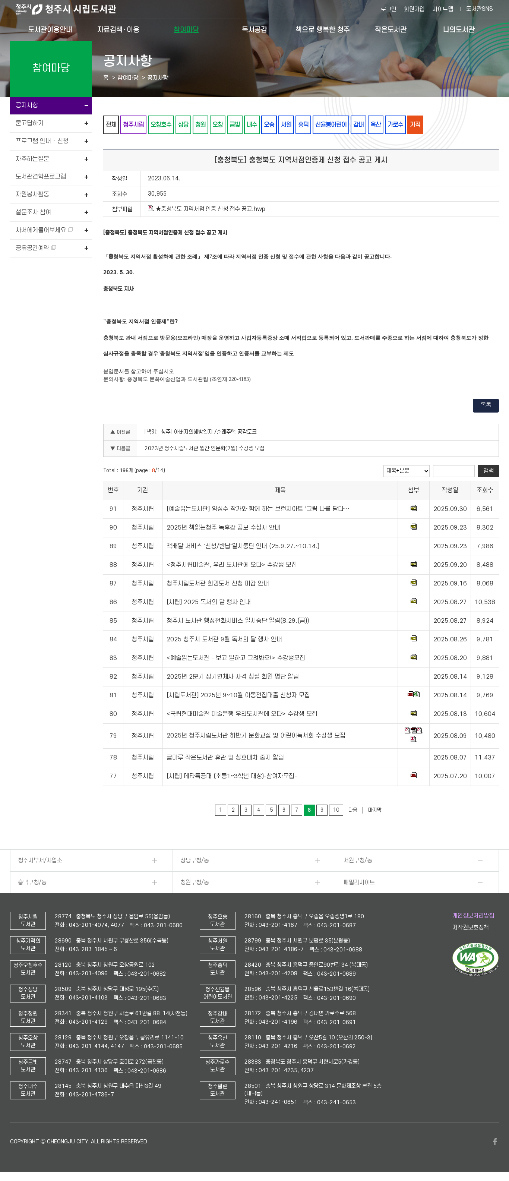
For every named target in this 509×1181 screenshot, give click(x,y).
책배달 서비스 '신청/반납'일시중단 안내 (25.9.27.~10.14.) (243, 546)
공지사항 (27, 105)
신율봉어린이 (331, 125)
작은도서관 (391, 29)
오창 (217, 125)
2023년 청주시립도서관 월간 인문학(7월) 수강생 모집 (205, 448)
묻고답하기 (30, 123)
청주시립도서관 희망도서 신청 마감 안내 (218, 583)
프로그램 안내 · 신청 (42, 141)
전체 (111, 125)
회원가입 (414, 9)
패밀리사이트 (359, 882)
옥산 (375, 125)
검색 (488, 471)
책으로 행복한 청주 (322, 29)
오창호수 (161, 125)
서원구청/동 (358, 860)
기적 (415, 125)
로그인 (388, 9)
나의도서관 (459, 29)
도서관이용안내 (50, 29)
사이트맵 (442, 9)
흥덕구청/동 (32, 882)
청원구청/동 (194, 882)
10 (336, 810)
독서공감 (254, 29)
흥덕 (303, 125)
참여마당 (186, 29)
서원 (286, 125)
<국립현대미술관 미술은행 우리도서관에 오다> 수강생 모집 (242, 714)
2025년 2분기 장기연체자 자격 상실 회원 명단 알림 (233, 676)
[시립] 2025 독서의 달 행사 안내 (209, 602)
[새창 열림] (475, 974)
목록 (486, 405)
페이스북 (495, 1141)
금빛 (235, 125)
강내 (358, 125)
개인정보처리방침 (473, 915)
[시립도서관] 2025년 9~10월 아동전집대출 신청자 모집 (238, 695)
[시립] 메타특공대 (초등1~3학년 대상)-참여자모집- (232, 776)
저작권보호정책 (470, 927)
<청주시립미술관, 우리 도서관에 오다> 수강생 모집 (232, 565)
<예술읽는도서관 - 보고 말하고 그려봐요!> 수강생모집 (236, 658)
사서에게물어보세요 (42, 230)
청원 (200, 125)
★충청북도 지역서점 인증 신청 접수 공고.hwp (210, 209)
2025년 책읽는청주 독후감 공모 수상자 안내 (223, 527)
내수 (252, 125)
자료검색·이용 (118, 29)
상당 (183, 125)
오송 (269, 125)
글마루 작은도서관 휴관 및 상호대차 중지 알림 (225, 757)
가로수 (395, 125)
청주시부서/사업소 (40, 860)
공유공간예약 (33, 248)
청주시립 (133, 125)
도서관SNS (479, 9)
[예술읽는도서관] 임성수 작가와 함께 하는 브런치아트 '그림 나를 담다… (258, 509)
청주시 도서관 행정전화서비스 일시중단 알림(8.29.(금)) (238, 621)
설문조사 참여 (33, 212)
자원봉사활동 (32, 194)
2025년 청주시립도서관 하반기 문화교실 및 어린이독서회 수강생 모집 (256, 736)
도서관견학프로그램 (41, 176)
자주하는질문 (32, 159)
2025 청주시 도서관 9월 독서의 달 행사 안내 (224, 639)
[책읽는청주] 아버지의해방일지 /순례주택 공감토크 (201, 432)
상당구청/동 (194, 860)
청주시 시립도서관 (72, 9)
